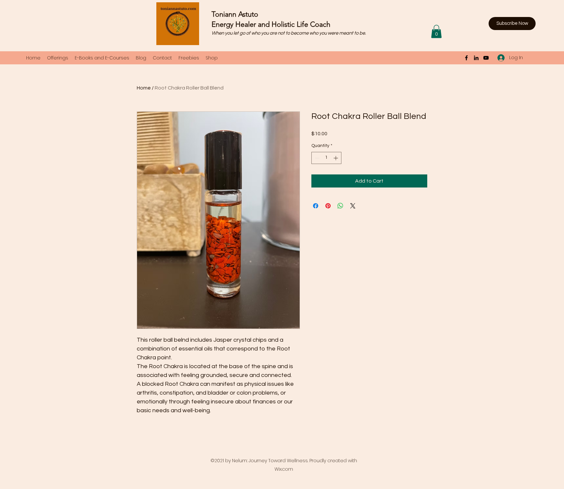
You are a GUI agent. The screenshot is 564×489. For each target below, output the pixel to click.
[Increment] (336, 158)
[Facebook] (466, 58)
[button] (512, 23)
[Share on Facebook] (316, 206)
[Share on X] (353, 206)
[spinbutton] (326, 158)
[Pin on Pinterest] (328, 206)
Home (144, 87)
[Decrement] (316, 158)
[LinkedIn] (476, 58)
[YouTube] (486, 58)
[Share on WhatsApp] (340, 206)
